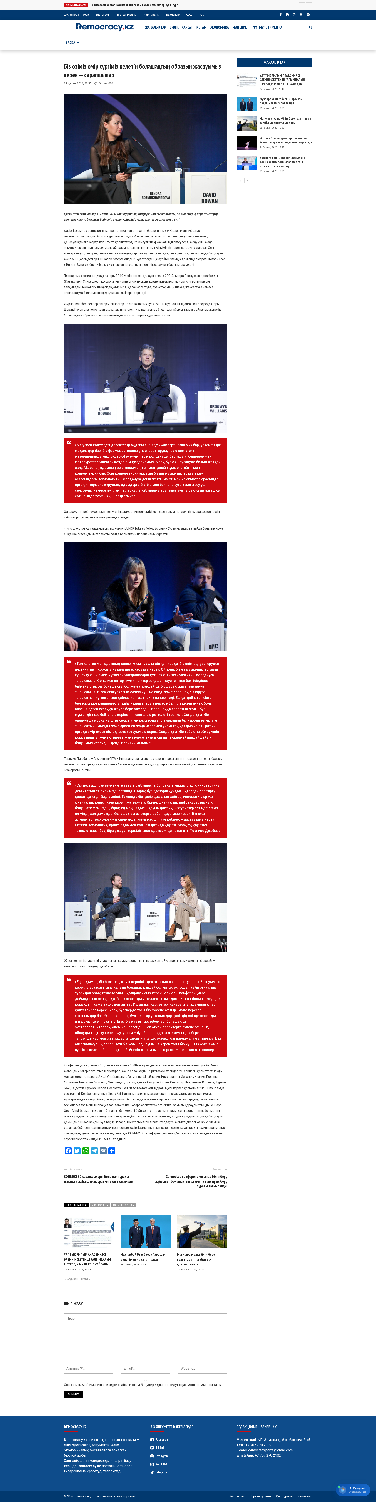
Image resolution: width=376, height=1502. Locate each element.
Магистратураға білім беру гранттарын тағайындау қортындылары (196, 1259)
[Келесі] (247, 180)
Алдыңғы (72, 1279)
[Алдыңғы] (240, 180)
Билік (174, 27)
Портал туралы (126, 14)
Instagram (162, 1456)
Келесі (84, 1279)
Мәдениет (240, 27)
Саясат (187, 27)
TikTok (160, 1448)
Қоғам (201, 27)
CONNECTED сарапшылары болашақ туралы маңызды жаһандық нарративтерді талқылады (99, 1179)
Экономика (219, 27)
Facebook (162, 1439)
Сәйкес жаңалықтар (76, 1205)
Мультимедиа (270, 27)
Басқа (70, 42)
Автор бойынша (100, 1205)
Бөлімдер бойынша (123, 1205)
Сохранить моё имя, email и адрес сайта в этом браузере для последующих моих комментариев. (143, 1385)
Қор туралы (151, 14)
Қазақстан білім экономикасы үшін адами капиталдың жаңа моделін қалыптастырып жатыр (282, 162)
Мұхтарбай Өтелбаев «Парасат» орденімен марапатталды (281, 101)
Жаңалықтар (155, 27)
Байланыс (173, 14)
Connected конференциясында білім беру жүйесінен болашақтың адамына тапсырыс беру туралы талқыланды (191, 1181)
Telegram (161, 1472)
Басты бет (102, 14)
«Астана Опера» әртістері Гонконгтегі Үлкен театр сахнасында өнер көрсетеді (286, 140)
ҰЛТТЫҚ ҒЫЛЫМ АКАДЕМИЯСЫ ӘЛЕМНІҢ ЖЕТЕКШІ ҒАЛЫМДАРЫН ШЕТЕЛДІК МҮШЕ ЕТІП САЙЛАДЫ (87, 1259)
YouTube (161, 1464)
